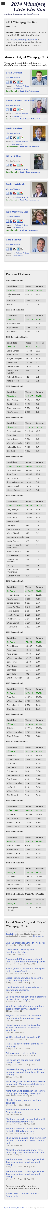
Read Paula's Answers (29, 200)
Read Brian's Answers (29, 91)
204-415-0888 (17, 255)
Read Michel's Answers (30, 172)
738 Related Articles (19, 197)
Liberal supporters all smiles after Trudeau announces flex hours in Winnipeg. (23, 1027)
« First (9, 1193)
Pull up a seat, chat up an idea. (21, 1053)
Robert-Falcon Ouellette (20, 100)
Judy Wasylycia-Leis (17, 212)
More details (38, 936)
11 (39, 1193)
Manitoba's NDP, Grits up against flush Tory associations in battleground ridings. (25, 1162)
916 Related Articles (19, 225)
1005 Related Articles (20, 253)
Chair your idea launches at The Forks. (25, 943)
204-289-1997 (17, 116)
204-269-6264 (17, 88)
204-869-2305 (17, 144)
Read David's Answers (29, 147)
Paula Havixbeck (15, 184)
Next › (9, 1196)
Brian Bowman (14, 73)
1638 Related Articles (20, 86)
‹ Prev (15, 1193)
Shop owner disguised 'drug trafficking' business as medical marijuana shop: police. (26, 1140)
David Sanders (14, 128)
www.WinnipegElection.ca (24, 40)
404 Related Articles (19, 141)
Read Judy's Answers (29, 230)
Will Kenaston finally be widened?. (23, 1037)
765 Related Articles (19, 114)
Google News (11, 934)
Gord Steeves (13, 240)
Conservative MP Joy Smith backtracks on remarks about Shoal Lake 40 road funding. (25, 1072)
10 (36, 1193)
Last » (16, 1196)
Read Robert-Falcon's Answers (33, 119)
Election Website (13, 78)
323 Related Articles (19, 169)
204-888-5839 (17, 228)
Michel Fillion (13, 156)
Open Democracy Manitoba (14, 1208)
